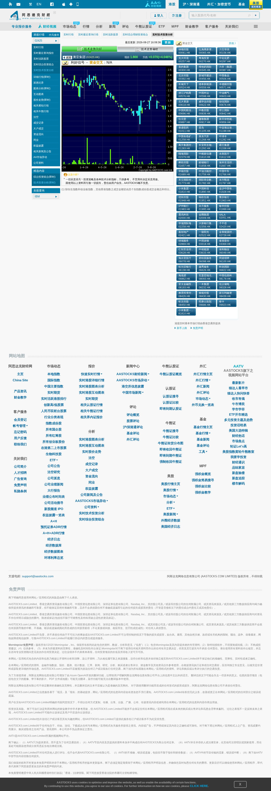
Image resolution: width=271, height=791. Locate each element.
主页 (20, 374)
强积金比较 (203, 486)
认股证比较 (171, 402)
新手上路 (182, 328)
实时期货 (53, 392)
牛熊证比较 (171, 437)
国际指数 (53, 380)
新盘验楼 (238, 473)
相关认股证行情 (91, 405)
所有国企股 (54, 429)
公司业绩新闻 (53, 484)
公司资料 (38, 162)
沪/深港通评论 (133, 427)
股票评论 (133, 421)
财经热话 (238, 435)
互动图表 (38, 94)
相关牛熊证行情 (91, 411)
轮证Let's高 (238, 446)
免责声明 (198, 328)
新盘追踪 (238, 478)
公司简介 (20, 466)
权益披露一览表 (54, 515)
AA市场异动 (40, 157)
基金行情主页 (203, 427)
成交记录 (38, 122)
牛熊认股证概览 (171, 374)
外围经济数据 (170, 520)
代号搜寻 (54, 35)
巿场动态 (202, 398)
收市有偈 (238, 398)
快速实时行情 (90, 374)
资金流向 (38, 134)
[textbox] (224, 15)
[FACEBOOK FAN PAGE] (52, 4)
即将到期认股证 (171, 408)
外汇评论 (133, 439)
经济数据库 (54, 545)
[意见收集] (18, 4)
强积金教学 (203, 492)
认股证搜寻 (171, 396)
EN (39, 4)
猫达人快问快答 (238, 393)
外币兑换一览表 (203, 405)
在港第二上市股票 (53, 448)
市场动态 (169, 496)
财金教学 (20, 397)
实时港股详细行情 (91, 380)
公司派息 (53, 478)
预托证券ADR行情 (54, 527)
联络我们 (20, 444)
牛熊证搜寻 (171, 431)
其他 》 (233, 43)
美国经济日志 (170, 526)
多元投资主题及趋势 (238, 420)
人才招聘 (20, 472)
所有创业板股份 (54, 441)
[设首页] (10, 4)
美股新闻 (169, 514)
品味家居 (238, 467)
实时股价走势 (91, 451)
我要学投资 (238, 457)
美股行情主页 (170, 484)
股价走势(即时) (41, 99)
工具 (202, 451)
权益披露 (38, 145)
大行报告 (53, 490)
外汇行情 (202, 380)
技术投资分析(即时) (44, 182)
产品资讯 (20, 391)
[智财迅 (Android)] (70, 4)
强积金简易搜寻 (203, 480)
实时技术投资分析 (43, 70)
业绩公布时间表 (54, 496)
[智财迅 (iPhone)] (63, 4)
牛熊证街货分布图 (170, 443)
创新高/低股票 (54, 405)
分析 (169, 502)
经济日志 (53, 539)
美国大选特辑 (238, 430)
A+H (53, 521)
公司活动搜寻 (53, 503)
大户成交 (38, 128)
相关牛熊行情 (41, 111)
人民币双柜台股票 (53, 411)
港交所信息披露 (133, 386)
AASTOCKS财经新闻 (131, 374)
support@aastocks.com (38, 576)
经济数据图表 (53, 551)
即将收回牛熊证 (171, 449)
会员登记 (20, 419)
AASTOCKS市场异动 (90, 501)
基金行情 (202, 433)
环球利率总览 (53, 557)
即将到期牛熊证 (171, 455)
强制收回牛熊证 (171, 461)
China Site (20, 380)
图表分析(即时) (41, 88)
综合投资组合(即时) (44, 176)
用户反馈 (20, 438)
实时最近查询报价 (43, 53)
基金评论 (133, 433)
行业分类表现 (53, 417)
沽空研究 (53, 472)
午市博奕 (238, 404)
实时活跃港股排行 (53, 398)
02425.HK (93, 57)
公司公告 (53, 466)
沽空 (36, 117)
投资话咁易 (238, 425)
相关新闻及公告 (42, 151)
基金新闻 (203, 439)
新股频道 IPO (53, 509)
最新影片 (238, 382)
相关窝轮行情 (41, 105)
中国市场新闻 (131, 392)
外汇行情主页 (203, 374)
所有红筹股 (54, 435)
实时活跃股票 (41, 58)
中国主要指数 (53, 386)
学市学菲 (238, 409)
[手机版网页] (78, 4)
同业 (36, 139)
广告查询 (20, 479)
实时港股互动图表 (91, 392)
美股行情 (169, 490)
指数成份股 (54, 423)
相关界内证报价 (91, 417)
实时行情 (38, 47)
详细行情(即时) (41, 76)
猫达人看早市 (238, 388)
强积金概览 (203, 474)
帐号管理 (19, 426)
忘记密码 (20, 432)
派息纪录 (38, 82)
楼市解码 (238, 483)
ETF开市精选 (238, 414)
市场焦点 (238, 441)
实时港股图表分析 (91, 386)
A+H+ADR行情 (54, 533)
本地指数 (53, 374)
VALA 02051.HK (225, 216)
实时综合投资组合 (43, 64)
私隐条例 (20, 491)
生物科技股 (54, 454)
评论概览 (133, 414)
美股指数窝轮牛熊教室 (238, 451)
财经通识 (238, 462)
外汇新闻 (203, 386)
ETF (53, 460)
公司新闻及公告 (91, 494)
